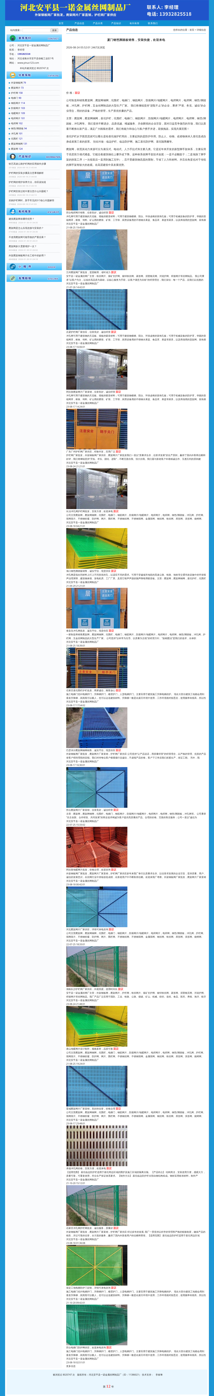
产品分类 (98, 23)
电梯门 (14, 98)
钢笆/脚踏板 (17, 128)
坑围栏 (14, 138)
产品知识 (116, 23)
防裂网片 (15, 108)
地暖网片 (15, 113)
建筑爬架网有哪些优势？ (21, 218)
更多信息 (71, 1366)
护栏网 (14, 92)
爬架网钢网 (17, 143)
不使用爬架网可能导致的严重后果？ (27, 237)
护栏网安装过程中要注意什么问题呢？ (28, 191)
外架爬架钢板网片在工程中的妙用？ (27, 255)
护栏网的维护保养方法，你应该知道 (27, 182)
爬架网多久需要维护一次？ (23, 246)
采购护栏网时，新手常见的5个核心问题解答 (31, 200)
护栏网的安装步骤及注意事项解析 (26, 172)
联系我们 (153, 23)
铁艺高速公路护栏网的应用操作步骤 (27, 163)
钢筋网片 (15, 103)
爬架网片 (15, 87)
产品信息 (79, 23)
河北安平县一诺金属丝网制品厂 (82, 223)
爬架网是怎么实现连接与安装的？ (26, 228)
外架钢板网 (17, 82)
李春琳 (159, 1374)
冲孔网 (14, 133)
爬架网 (14, 148)
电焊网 (14, 123)
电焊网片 (15, 118)
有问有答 (134, 23)
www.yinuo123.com (28, 62)
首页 (61, 23)
